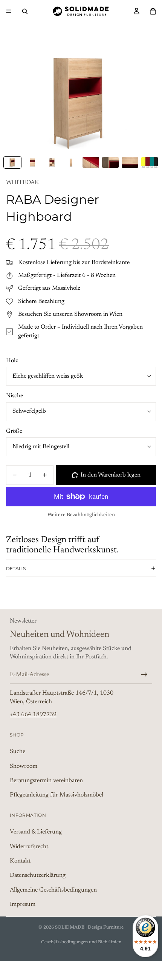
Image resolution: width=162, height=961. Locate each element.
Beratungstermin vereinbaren (46, 781)
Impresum (22, 904)
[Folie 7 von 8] (130, 162)
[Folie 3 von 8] (51, 162)
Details (16, 568)
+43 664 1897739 (33, 715)
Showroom (23, 766)
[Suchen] (25, 11)
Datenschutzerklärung (38, 876)
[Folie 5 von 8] (91, 162)
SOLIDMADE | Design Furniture (89, 927)
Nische (14, 396)
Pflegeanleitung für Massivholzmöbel (56, 795)
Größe (14, 431)
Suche (17, 752)
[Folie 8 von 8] (149, 162)
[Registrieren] (144, 675)
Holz (12, 361)
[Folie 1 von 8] (12, 162)
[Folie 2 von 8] (32, 162)
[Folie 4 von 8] (71, 162)
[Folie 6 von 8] (110, 162)
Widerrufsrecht (29, 847)
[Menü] (8, 11)
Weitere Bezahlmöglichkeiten (81, 515)
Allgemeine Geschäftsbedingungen (53, 890)
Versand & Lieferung (36, 832)
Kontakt (20, 861)
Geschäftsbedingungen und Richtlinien (81, 942)
